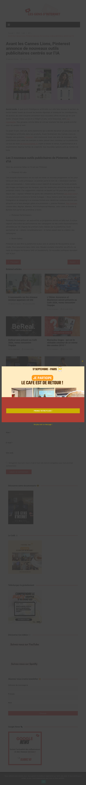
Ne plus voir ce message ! (43, 424)
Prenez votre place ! (43, 411)
